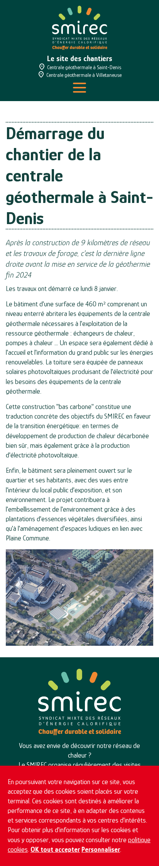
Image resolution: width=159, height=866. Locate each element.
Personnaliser (100, 849)
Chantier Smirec (80, 28)
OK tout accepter (55, 849)
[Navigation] (79, 87)
